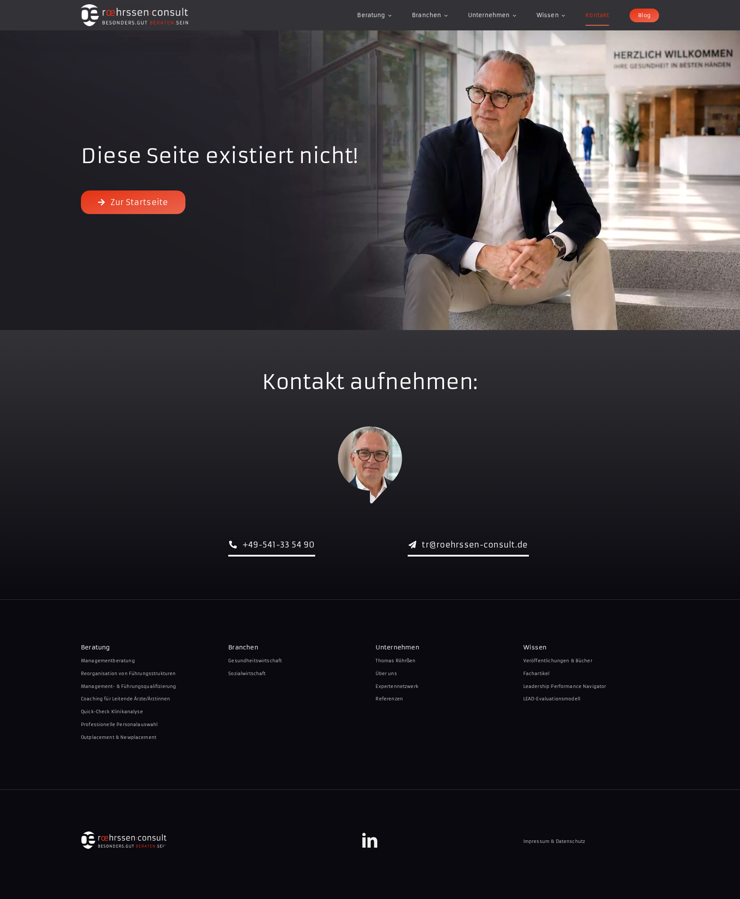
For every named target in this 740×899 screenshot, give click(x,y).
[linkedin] (369, 840)
